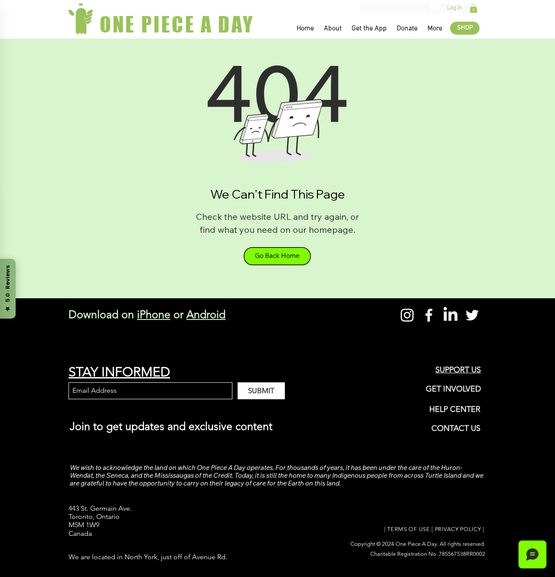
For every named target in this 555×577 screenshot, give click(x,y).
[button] (473, 8)
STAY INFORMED (119, 372)
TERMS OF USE (408, 529)
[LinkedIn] (450, 315)
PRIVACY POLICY (458, 529)
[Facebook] (428, 315)
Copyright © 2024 (372, 544)
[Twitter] (472, 315)
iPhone (153, 314)
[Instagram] (407, 315)
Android (205, 314)
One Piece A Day (416, 544)
